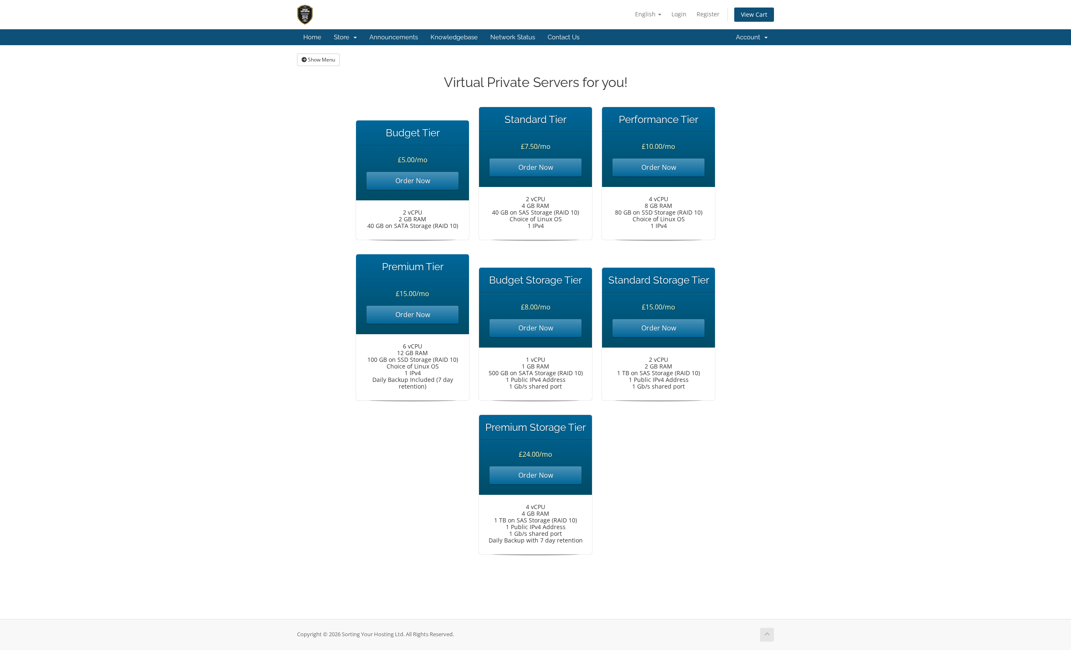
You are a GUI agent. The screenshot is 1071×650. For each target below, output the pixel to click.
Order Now (412, 180)
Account (750, 37)
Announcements (393, 37)
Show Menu (321, 59)
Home (312, 37)
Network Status (512, 37)
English (646, 14)
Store (343, 37)
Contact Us (563, 37)
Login (679, 14)
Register (708, 14)
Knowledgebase (454, 37)
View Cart (754, 14)
